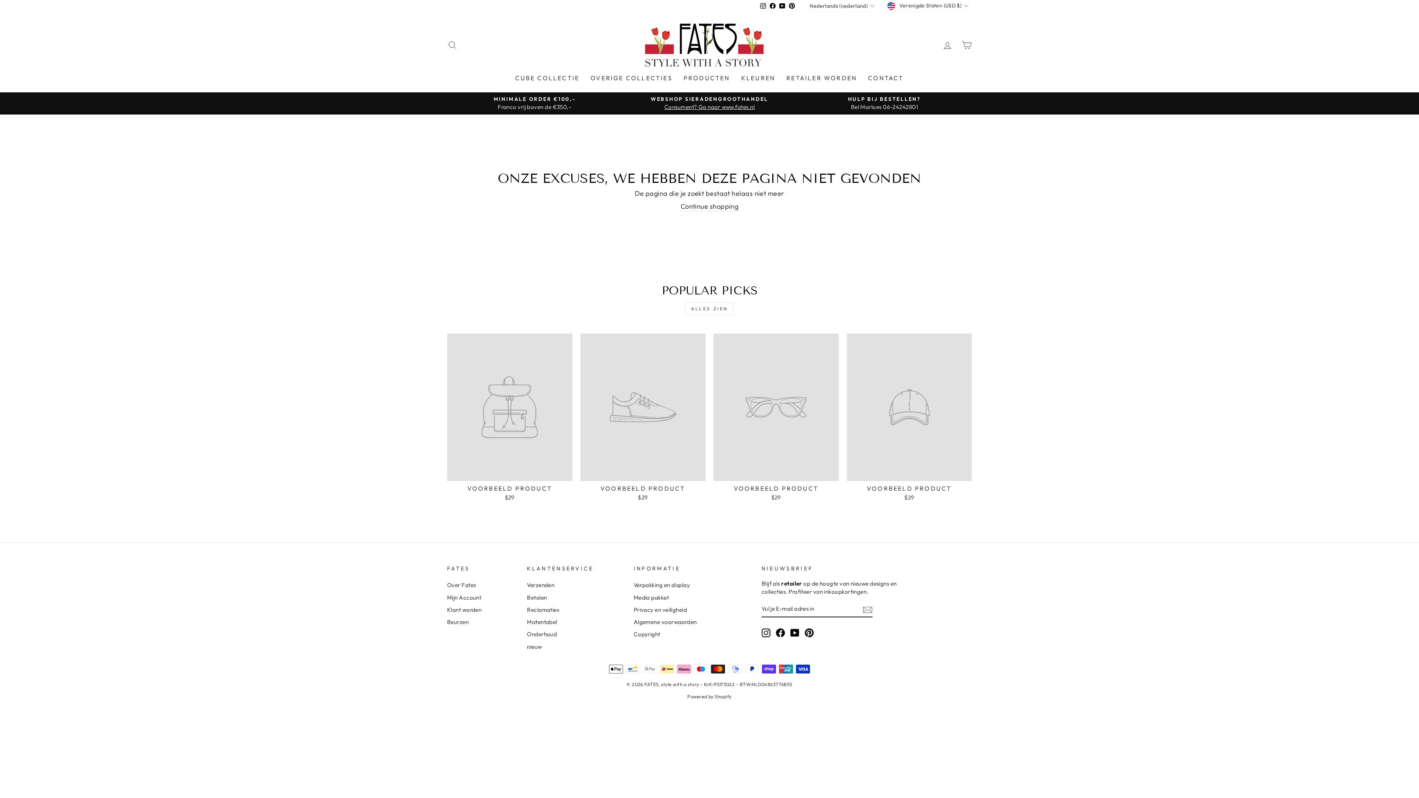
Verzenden (540, 585)
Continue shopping (710, 206)
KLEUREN (758, 78)
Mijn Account (464, 597)
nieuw (534, 646)
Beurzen (458, 621)
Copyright (647, 634)
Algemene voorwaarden (665, 621)
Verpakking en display (662, 585)
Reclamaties (543, 609)
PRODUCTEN (707, 78)
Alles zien (709, 308)
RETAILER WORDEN (821, 78)
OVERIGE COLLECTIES (632, 78)
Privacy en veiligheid (660, 609)
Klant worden (464, 609)
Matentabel (542, 621)
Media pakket (651, 597)
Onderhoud (542, 634)
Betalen (537, 597)
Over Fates (461, 585)
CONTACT (886, 78)
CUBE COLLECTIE (547, 78)
